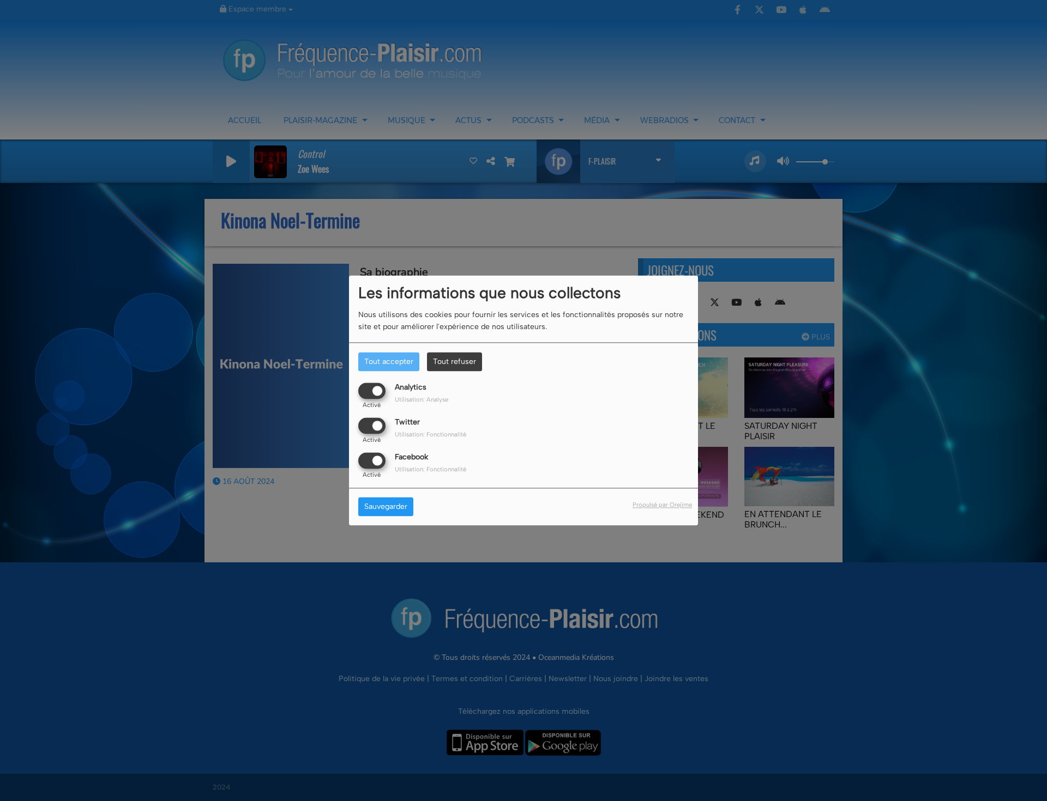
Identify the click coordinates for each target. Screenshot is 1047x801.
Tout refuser (454, 361)
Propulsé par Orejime (662, 505)
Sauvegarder (385, 507)
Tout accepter (388, 361)
